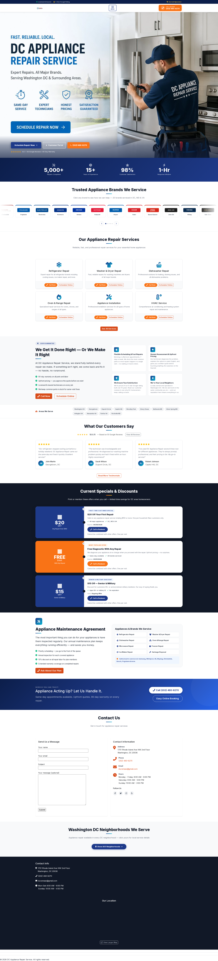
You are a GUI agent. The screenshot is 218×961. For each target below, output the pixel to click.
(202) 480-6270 (80, 145)
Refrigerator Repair (126, 634)
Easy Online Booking (167, 698)
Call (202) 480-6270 (167, 690)
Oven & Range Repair (160, 640)
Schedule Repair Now (25, 145)
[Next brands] (116, 223)
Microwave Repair (126, 646)
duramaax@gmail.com (128, 769)
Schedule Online (66, 285)
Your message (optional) (48, 773)
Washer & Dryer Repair (161, 634)
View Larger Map (110, 942)
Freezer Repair (158, 646)
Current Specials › (175, 2)
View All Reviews (133, 435)
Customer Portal (55, 145)
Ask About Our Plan (51, 670)
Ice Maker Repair (126, 652)
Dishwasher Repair (126, 640)
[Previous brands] (101, 223)
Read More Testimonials (109, 475)
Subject (41, 764)
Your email (42, 756)
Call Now (52, 285)
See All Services (109, 329)
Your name (43, 747)
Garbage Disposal (159, 652)
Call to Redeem (99, 529)
